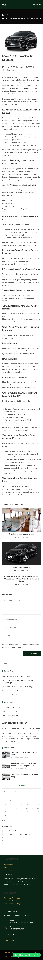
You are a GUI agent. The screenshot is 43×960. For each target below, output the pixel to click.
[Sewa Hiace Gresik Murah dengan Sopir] (6, 754)
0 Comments (11, 70)
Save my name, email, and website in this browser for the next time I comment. (21, 646)
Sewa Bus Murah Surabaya (13, 831)
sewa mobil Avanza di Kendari (14, 88)
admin (7, 67)
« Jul (3, 820)
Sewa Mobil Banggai (21, 567)
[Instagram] (12, 940)
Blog (36, 952)
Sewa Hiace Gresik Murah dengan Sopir (16, 676)
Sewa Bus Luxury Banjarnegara (21, 534)
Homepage (8, 865)
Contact (7, 870)
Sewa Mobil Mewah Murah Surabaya (17, 834)
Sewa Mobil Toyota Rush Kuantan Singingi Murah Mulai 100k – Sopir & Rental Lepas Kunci (21, 578)
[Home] (3, 18)
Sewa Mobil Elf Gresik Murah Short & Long (17, 687)
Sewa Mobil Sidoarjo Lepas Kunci (14, 691)
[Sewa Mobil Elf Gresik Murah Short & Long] (6, 776)
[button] (27, 955)
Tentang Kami (10, 952)
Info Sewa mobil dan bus (11, 707)
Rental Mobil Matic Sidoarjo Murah (14, 695)
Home (29, 952)
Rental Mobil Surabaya (12, 904)
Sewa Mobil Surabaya (10, 715)
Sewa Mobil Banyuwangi (11, 711)
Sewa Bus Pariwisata (12, 898)
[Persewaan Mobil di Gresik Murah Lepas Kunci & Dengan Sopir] (6, 765)
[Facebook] (6, 940)
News (6, 867)
